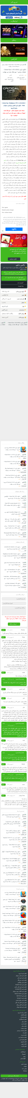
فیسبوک (24, 1070)
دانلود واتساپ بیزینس (22, 1046)
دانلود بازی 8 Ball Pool (21, 1012)
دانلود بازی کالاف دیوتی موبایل (20, 1007)
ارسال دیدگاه (13, 631)
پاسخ (3, 636)
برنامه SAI (7, 201)
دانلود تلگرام (24, 1031)
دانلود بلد (25, 1049)
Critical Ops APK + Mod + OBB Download (13, 222)
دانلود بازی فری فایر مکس (21, 1003)
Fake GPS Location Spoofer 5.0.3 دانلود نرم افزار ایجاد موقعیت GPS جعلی (11, 512)
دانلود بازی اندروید (22, 989)
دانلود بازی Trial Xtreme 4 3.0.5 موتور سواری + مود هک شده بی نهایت (11, 919)
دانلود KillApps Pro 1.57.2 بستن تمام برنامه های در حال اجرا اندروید (11, 885)
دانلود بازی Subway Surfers (20, 1009)
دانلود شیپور (24, 1060)
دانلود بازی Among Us (21, 1014)
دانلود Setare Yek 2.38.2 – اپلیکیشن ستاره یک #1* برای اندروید (11, 504)
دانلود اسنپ (24, 1040)
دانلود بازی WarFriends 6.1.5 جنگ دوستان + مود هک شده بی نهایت (12, 476)
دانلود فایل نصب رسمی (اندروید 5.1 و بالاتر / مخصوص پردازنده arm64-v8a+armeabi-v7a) (14, 279)
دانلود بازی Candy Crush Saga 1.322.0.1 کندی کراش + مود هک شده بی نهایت (11, 927)
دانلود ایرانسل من (23, 1053)
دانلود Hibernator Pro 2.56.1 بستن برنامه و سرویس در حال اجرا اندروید (11, 892)
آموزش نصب (20, 289)
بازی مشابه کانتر (19, 226)
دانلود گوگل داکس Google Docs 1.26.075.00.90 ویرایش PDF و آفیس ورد (11, 834)
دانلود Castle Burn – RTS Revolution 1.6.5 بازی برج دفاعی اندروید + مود (12, 585)
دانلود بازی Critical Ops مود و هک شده (9, 227)
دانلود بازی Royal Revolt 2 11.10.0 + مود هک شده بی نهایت (11, 469)
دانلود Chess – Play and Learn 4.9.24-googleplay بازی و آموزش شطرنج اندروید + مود (12, 975)
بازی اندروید (10, 79)
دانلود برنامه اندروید (22, 1028)
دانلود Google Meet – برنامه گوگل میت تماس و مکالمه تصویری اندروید (12, 878)
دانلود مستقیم (13, 264)
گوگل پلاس (22, 1074)
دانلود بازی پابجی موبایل (21, 991)
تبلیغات (25, 1082)
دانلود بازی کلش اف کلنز (21, 1018)
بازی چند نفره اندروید (9, 224)
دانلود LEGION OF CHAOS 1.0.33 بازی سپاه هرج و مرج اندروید (12, 554)
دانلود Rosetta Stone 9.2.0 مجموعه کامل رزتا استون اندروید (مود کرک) (11, 826)
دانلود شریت (24, 1051)
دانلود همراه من (23, 1055)
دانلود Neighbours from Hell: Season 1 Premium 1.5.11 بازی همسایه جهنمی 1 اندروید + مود (12, 562)
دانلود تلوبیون (23, 1058)
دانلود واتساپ (23, 1033)
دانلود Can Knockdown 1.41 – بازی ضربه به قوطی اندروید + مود (11, 577)
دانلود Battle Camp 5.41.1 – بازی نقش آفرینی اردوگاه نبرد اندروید (12, 912)
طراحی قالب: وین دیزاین (13, 1092)
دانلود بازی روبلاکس (22, 998)
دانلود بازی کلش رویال (22, 1021)
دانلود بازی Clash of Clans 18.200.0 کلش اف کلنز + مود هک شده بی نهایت (11, 958)
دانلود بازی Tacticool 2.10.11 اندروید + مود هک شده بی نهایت (12, 490)
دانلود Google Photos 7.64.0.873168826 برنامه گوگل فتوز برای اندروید (11, 871)
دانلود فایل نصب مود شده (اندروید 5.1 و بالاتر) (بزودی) (15, 285)
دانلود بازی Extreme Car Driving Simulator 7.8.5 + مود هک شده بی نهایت (11, 966)
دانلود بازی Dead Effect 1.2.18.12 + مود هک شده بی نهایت (11, 462)
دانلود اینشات (24, 1044)
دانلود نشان (24, 1042)
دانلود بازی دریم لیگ (22, 996)
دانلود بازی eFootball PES (20, 1005)
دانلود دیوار (24, 1037)
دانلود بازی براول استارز (21, 1016)
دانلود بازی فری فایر (22, 994)
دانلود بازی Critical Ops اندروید (11, 226)
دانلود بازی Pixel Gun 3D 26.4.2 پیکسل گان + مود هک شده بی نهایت (11, 483)
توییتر (24, 1072)
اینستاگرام (23, 1068)
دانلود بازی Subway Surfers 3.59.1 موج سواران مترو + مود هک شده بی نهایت (11, 936)
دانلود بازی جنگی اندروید (22, 229)
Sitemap (24, 1087)
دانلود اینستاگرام (23, 1035)
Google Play (20, 293)
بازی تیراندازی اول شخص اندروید (18, 224)
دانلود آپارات (24, 1062)
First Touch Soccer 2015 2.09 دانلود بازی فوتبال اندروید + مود (12, 570)
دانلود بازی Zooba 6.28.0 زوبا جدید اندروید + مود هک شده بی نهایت (11, 455)
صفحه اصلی (24, 1080)
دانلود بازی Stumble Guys (20, 1000)
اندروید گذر (14, 2)
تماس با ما (24, 1084)
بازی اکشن (4, 317)
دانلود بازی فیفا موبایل (22, 1023)
